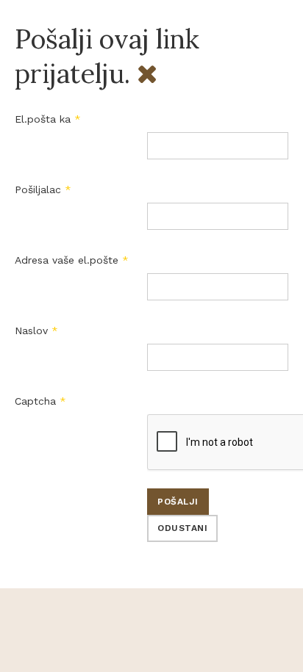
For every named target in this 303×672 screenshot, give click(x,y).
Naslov (36, 330)
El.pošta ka (48, 119)
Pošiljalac (43, 189)
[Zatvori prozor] (147, 73)
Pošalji (178, 501)
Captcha (40, 401)
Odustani (182, 528)
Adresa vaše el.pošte (72, 260)
